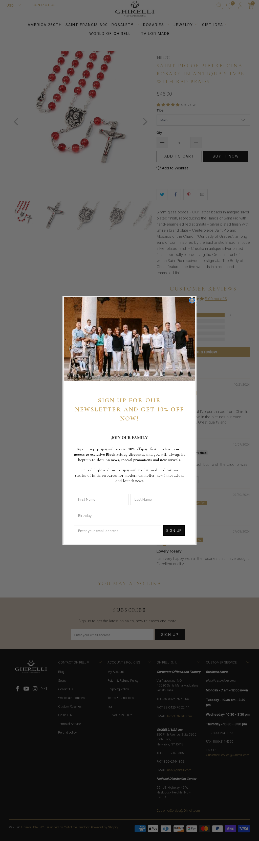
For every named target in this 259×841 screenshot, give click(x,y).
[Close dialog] (192, 300)
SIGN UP (174, 530)
